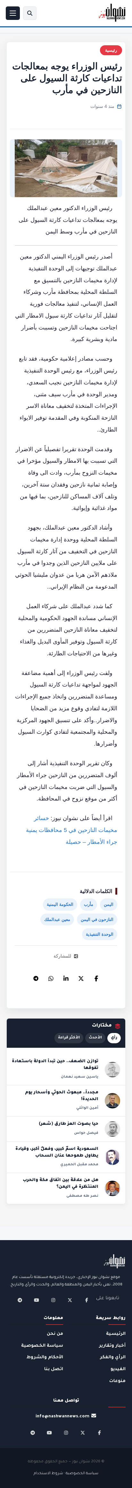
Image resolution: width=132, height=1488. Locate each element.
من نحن (55, 1334)
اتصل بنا (53, 1369)
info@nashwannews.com (62, 1416)
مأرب (88, 904)
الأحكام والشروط (45, 1357)
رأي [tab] (114, 1038)
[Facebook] (96, 977)
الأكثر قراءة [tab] (69, 1038)
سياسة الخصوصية (42, 1346)
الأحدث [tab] (95, 1038)
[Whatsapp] (51, 977)
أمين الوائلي (87, 1108)
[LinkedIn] (66, 977)
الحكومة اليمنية (60, 904)
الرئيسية (116, 1334)
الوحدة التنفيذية (99, 934)
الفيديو (118, 1369)
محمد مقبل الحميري (79, 1165)
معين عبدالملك (57, 919)
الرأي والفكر (113, 1357)
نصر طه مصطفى (82, 1196)
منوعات (117, 1381)
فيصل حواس (86, 1133)
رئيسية (111, 50)
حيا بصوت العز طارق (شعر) (68, 1124)
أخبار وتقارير (112, 1346)
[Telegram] (36, 977)
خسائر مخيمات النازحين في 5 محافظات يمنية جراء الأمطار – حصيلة (71, 830)
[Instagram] (53, 1300)
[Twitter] (81, 977)
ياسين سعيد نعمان (79, 1077)
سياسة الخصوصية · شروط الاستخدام (66, 1474)
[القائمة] (13, 13)
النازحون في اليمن (97, 919)
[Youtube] (36, 1300)
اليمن (108, 904)
